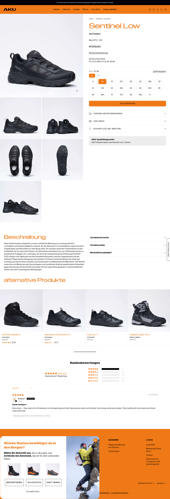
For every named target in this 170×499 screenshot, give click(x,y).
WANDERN (34, 482)
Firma (85, 9)
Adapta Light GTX (140, 335)
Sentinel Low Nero (103, 19)
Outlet (76, 9)
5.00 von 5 (62, 373)
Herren (56, 9)
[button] (93, 369)
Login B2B (150, 445)
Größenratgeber (159, 71)
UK (99, 75)
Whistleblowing (104, 493)
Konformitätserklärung (98, 53)
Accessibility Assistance (119, 493)
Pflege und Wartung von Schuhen (116, 446)
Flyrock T (92, 335)
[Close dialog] (95, 440)
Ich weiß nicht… (33, 491)
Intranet (149, 455)
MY (95, 9)
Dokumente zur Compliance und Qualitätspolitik (153, 461)
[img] (18, 395)
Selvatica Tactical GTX (58, 335)
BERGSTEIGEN (14, 482)
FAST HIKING (53, 482)
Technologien (113, 451)
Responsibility (110, 9)
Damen (66, 9)
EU (92, 75)
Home (91, 19)
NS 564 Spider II (11, 335)
